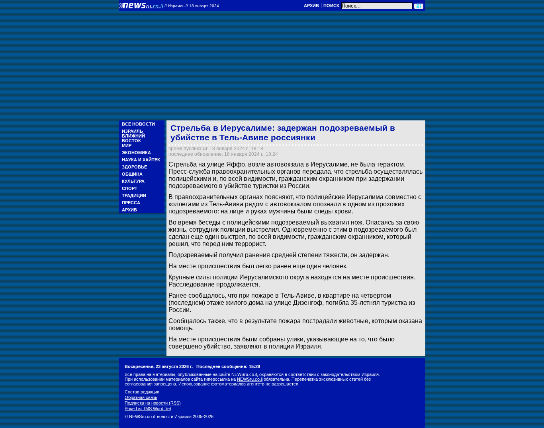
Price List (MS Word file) (148, 408)
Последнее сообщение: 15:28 (228, 366)
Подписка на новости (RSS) (153, 403)
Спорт (129, 188)
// (191, 6)
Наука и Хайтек (141, 159)
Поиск (331, 5)
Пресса (131, 202)
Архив (311, 5)
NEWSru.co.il (249, 379)
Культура (133, 181)
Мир (126, 145)
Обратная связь (141, 397)
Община (132, 174)
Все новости (138, 124)
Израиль (132, 131)
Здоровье (134, 167)
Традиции (134, 195)
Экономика (136, 152)
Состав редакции (142, 391)
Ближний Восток (133, 138)
